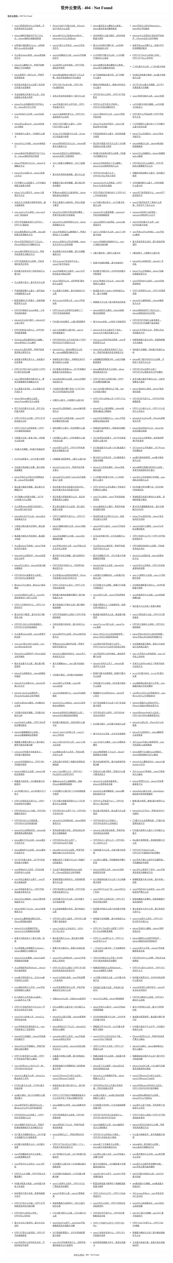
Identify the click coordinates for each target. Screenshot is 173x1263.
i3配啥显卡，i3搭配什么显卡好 (146, 253)
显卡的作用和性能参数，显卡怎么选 (69, 174)
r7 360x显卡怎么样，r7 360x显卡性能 (148, 66)
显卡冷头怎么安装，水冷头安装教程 (109, 733)
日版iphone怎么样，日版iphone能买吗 (69, 998)
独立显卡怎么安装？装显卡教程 (146, 606)
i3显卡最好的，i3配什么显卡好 (106, 253)
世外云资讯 (79, 1255)
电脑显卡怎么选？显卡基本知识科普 (109, 302)
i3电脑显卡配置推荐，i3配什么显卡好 (69, 459)
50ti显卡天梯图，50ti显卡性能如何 (29, 449)
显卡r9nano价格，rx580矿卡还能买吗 (109, 321)
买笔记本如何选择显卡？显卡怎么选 (69, 96)
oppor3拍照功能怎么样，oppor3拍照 (148, 96)
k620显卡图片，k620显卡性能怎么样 (109, 724)
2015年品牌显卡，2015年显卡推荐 (29, 459)
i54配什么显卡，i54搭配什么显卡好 (68, 400)
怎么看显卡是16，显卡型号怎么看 (29, 282)
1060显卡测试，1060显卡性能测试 (68, 675)
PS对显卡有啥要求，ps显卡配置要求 (69, 321)
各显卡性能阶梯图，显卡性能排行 (108, 263)
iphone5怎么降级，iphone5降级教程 (108, 998)
